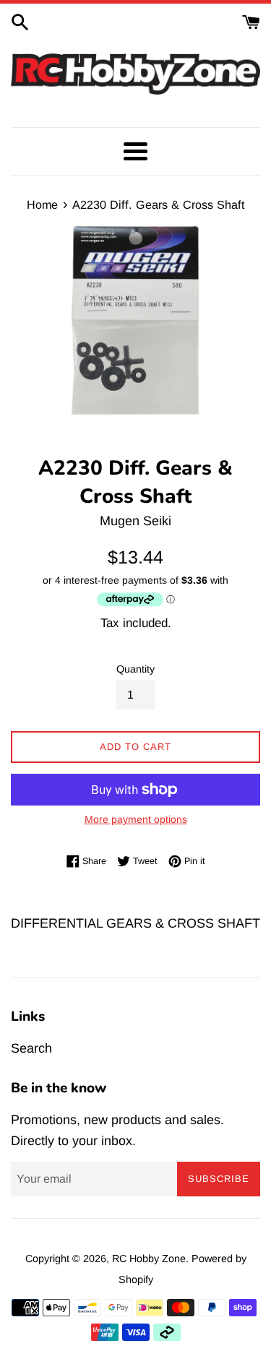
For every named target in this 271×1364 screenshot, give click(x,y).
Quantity (135, 669)
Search (31, 1048)
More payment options (136, 819)
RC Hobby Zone (149, 1258)
